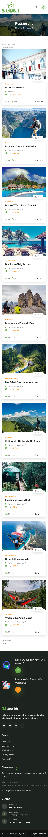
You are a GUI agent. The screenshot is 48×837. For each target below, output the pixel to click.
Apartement (10, 261)
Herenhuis (9, 84)
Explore (38, 102)
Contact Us (6, 759)
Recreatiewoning (11, 378)
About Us (6, 741)
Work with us (7, 750)
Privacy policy (8, 754)
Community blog (9, 746)
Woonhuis (9, 143)
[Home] (11, 7)
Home (18, 28)
